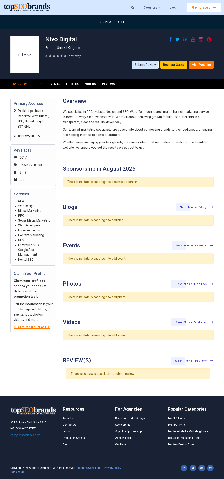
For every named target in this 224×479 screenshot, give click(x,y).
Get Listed (202, 7)
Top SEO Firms (176, 418)
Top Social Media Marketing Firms (188, 431)
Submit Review (145, 65)
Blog (65, 444)
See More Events (192, 245)
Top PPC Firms (176, 424)
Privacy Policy (112, 467)
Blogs (38, 84)
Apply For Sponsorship (128, 431)
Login (175, 7)
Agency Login (123, 437)
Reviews (108, 84)
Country (151, 7)
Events (54, 84)
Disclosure (17, 472)
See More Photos (192, 284)
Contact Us (69, 424)
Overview (19, 84)
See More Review (191, 360)
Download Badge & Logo (130, 418)
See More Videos (192, 322)
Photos (72, 84)
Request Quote (174, 65)
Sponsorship (122, 424)
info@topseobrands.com (25, 435)
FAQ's (66, 431)
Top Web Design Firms (181, 444)
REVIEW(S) (75, 56)
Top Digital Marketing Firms (184, 437)
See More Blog (194, 207)
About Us (68, 418)
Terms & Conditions (89, 467)
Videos (90, 84)
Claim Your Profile (32, 327)
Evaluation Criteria (74, 437)
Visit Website (201, 65)
